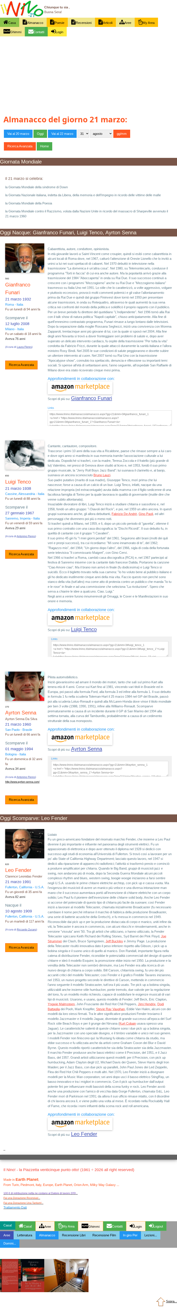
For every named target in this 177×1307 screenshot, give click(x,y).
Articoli (107, 23)
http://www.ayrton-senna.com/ (22, 781)
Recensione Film (104, 1235)
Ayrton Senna (86, 749)
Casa (12, 23)
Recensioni (84, 23)
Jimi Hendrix (147, 1004)
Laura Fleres (24, 347)
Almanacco (35, 23)
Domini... (9, 1243)
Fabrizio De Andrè (124, 514)
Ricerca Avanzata (21, 365)
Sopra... (171, 1301)
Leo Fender (84, 1134)
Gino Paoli (146, 514)
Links (51, 407)
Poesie (59, 23)
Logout (158, 1226)
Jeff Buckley (114, 941)
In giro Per (130, 1235)
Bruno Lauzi (101, 475)
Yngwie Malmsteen (61, 1004)
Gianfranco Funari (91, 398)
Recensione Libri (73, 1235)
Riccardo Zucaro (26, 929)
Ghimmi (15, 32)
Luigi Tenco (84, 629)
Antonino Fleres (26, 536)
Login (59, 32)
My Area (149, 23)
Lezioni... (150, 1235)
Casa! (28, 1226)
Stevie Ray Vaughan (110, 1009)
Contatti (38, 32)
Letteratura (24, 1235)
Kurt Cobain (127, 1023)
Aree (128, 23)
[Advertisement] (88, 68)
